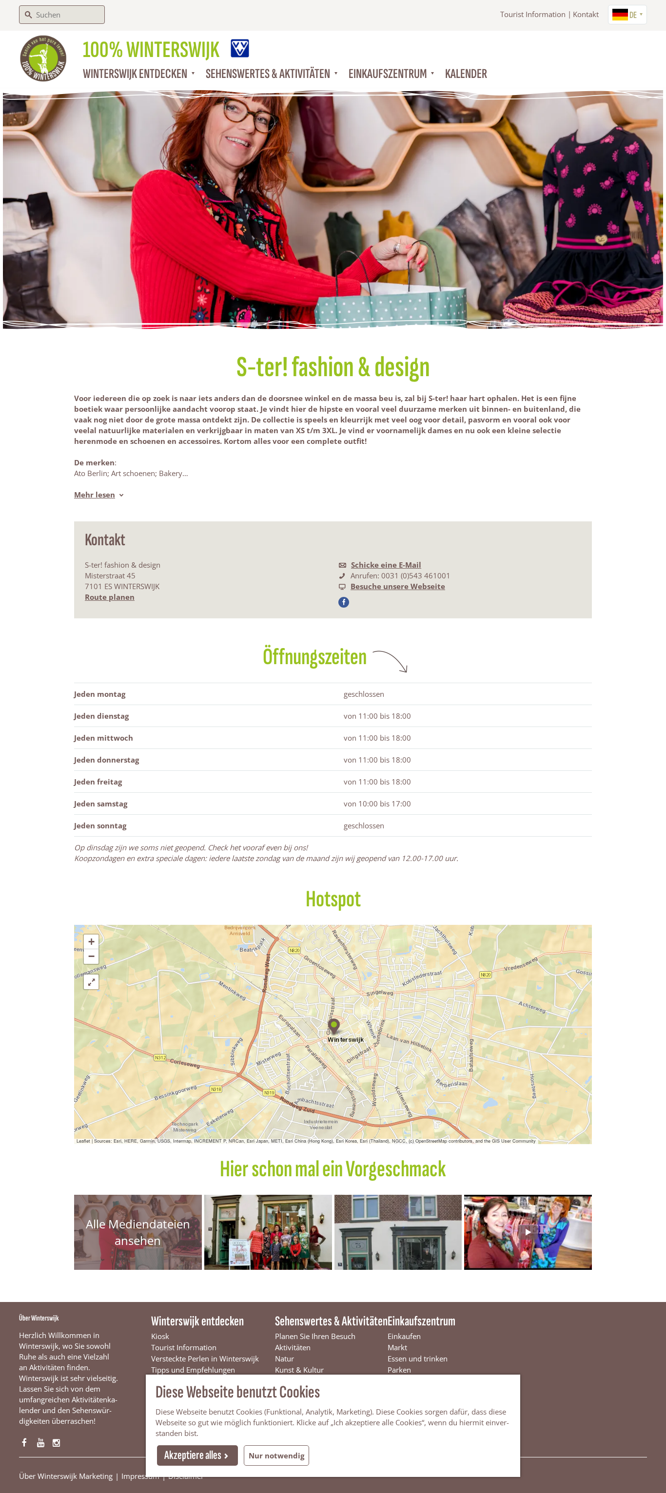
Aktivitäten (293, 1347)
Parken (399, 1370)
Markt (397, 1347)
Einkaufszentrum (421, 1321)
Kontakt (586, 14)
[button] (333, 1025)
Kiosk (160, 1336)
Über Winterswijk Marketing (66, 1476)
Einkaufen (404, 1336)
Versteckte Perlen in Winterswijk (205, 1358)
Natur (284, 1358)
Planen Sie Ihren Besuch (315, 1336)
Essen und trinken (418, 1358)
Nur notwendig (276, 1455)
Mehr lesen (94, 494)
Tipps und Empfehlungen (193, 1370)
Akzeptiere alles (192, 1455)
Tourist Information (533, 14)
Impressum (140, 1476)
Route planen (110, 597)
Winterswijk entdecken (197, 1321)
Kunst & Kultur (299, 1370)
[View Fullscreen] (91, 982)
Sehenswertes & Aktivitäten (331, 1321)
